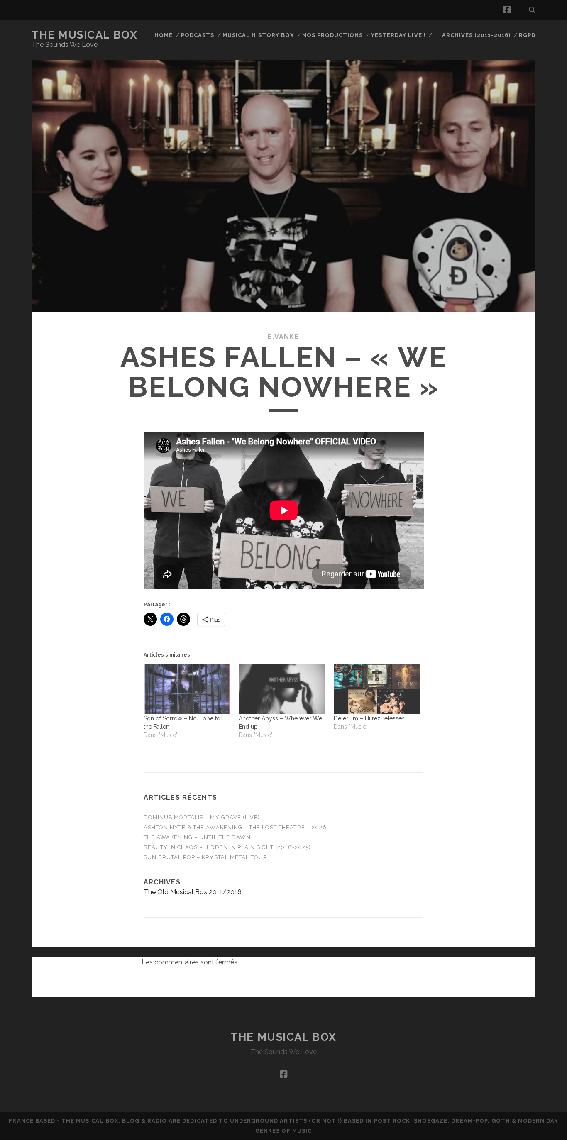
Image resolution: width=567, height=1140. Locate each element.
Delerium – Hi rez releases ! (371, 718)
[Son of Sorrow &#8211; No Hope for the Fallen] (187, 689)
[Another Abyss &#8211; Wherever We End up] (282, 689)
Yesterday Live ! (398, 35)
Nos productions (332, 35)
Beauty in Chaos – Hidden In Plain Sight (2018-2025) (227, 847)
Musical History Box (258, 35)
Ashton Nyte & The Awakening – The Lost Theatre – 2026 (235, 827)
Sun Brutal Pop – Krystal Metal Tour (205, 857)
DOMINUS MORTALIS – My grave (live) (202, 817)
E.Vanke (283, 337)
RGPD (527, 35)
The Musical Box (84, 35)
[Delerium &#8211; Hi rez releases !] (377, 689)
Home (163, 35)
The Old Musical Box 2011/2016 (193, 892)
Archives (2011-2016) (476, 35)
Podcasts (197, 35)
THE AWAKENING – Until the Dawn (197, 837)
